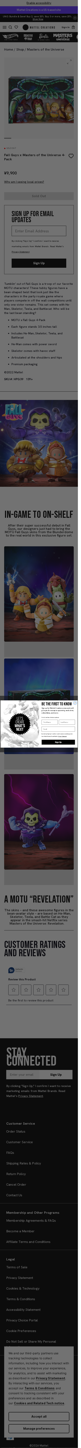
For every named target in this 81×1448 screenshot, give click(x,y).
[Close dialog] (75, 703)
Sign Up (58, 742)
